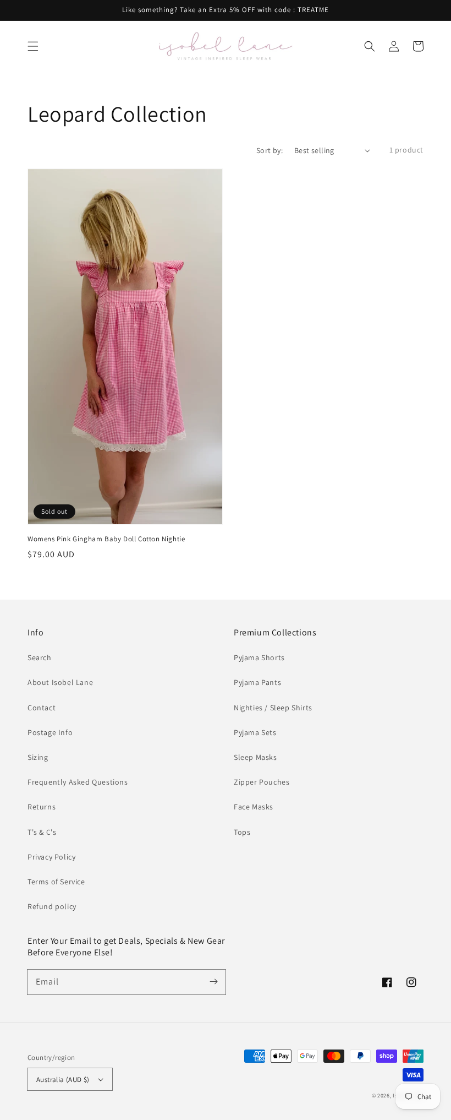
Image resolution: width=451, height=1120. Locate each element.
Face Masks (253, 807)
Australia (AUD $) (63, 1079)
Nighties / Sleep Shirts (273, 708)
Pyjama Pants (257, 682)
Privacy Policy (51, 857)
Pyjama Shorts (259, 657)
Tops (242, 832)
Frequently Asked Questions (78, 782)
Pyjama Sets (255, 732)
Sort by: (269, 150)
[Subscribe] (213, 982)
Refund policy (52, 906)
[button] (33, 46)
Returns (42, 807)
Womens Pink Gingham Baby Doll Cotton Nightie (106, 538)
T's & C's (42, 832)
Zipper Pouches (261, 782)
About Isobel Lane (60, 682)
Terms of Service (56, 882)
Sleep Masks (255, 757)
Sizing (38, 757)
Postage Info (50, 732)
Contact (42, 708)
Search (40, 657)
